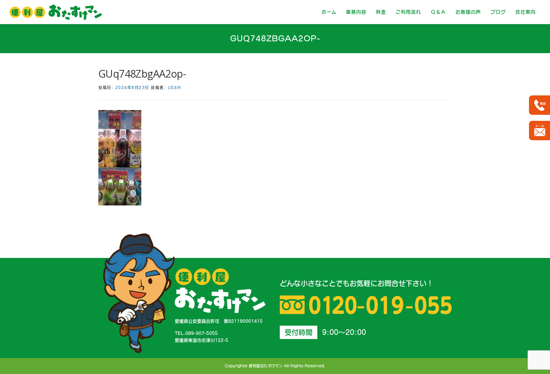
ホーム (328, 12)
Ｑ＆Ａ (438, 12)
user (174, 87)
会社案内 (525, 12)
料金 (381, 12)
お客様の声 (468, 12)
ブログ (498, 12)
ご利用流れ (408, 12)
